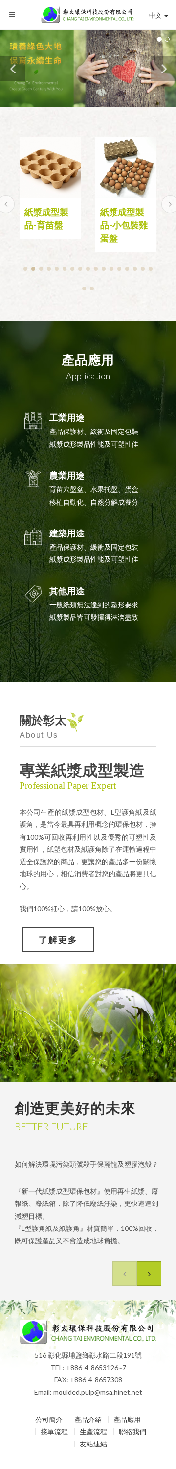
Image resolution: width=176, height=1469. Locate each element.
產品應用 (127, 1419)
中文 (155, 15)
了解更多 (58, 939)
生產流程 (93, 1431)
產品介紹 (88, 1419)
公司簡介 (49, 1419)
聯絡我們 (132, 1431)
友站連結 (93, 1444)
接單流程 (54, 1431)
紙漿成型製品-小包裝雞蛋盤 (48, 224)
